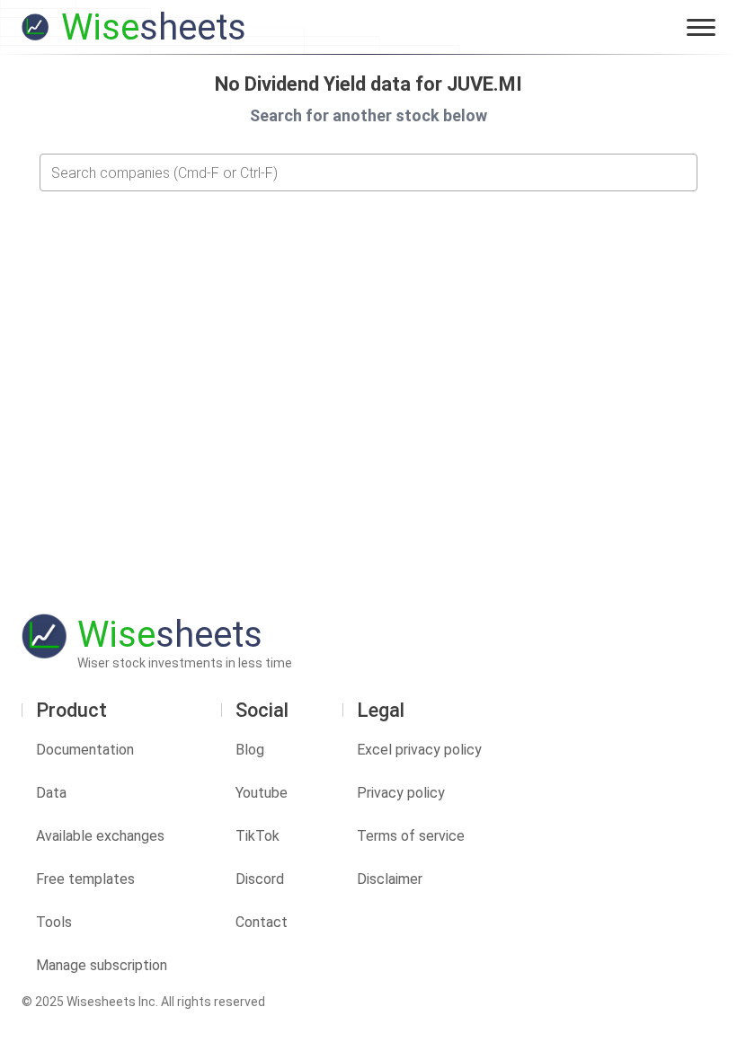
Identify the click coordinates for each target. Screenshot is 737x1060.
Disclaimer (389, 879)
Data (51, 792)
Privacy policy (401, 792)
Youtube (261, 792)
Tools (54, 922)
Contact (261, 922)
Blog (249, 749)
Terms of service (411, 835)
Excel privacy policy (419, 749)
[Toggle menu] (701, 27)
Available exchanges (100, 835)
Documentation (85, 749)
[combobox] (368, 172)
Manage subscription (101, 965)
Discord (259, 879)
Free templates (85, 879)
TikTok (257, 835)
